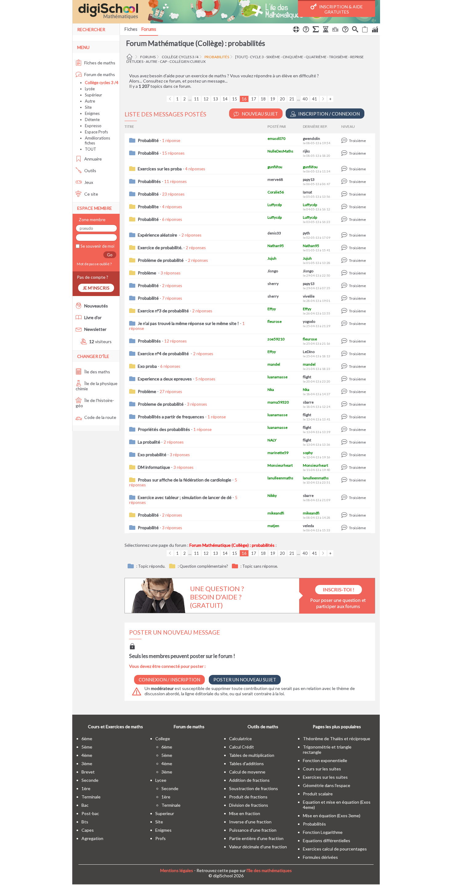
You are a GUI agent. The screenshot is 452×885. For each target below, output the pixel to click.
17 (253, 98)
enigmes (163, 830)
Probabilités (149, 181)
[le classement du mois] (335, 30)
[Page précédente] (170, 99)
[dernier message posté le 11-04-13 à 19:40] (345, 467)
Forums (148, 29)
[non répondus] (365, 30)
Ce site (90, 194)
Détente (92, 119)
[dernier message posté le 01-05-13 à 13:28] (345, 260)
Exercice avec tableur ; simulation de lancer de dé (185, 497)
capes (87, 830)
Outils (89, 170)
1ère (85, 788)
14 (225, 98)
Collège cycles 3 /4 (180, 57)
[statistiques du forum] (375, 30)
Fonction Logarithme (323, 832)
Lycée (90, 88)
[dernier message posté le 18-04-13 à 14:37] (345, 391)
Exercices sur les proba (160, 168)
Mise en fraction (244, 813)
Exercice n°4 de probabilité (164, 353)
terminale (91, 796)
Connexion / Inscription (169, 679)
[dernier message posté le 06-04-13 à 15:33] (345, 528)
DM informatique (154, 467)
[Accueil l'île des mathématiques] (130, 57)
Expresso (93, 125)
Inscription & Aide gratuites (340, 9)
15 (234, 98)
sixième (273, 57)
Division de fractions (248, 805)
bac (85, 805)
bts (84, 821)
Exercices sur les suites (325, 777)
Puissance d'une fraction (252, 830)
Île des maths (96, 371)
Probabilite (148, 206)
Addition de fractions (249, 780)
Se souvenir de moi (97, 246)
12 (206, 98)
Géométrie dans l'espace (326, 785)
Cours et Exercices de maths (115, 726)
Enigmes (92, 113)
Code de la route (99, 417)
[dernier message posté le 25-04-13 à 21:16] (345, 341)
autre (151, 61)
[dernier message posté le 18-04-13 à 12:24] (345, 404)
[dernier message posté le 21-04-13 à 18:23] (345, 366)
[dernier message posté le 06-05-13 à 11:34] (345, 169)
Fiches (130, 29)
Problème (147, 272)
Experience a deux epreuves (165, 378)
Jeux (88, 182)
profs (160, 838)
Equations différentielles (326, 840)
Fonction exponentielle (325, 760)
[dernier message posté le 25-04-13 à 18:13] (345, 353)
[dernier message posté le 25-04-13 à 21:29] (345, 323)
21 (291, 98)
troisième (338, 57)
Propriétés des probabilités (164, 429)
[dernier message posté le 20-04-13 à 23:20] (345, 379)
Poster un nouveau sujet (244, 679)
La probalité (149, 442)
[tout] (241, 57)
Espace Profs (96, 131)
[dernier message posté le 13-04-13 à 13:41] (345, 417)
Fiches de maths (99, 62)
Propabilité (148, 527)
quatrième (316, 57)
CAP (163, 61)
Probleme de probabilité (161, 404)
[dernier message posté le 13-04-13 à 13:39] (345, 429)
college (162, 738)
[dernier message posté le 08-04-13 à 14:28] (345, 515)
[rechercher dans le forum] (355, 30)
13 (215, 98)
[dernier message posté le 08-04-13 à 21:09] (345, 497)
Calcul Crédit (241, 746)
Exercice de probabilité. (160, 247)
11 (196, 98)
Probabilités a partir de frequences (171, 416)
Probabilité (148, 140)
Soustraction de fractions (253, 788)
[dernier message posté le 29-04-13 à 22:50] (345, 273)
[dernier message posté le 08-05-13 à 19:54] (345, 140)
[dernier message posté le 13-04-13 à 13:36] (345, 442)
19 (272, 98)
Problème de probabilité (161, 260)
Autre (90, 101)
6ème (86, 738)
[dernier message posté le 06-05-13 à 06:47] (345, 181)
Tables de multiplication (251, 755)
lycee (160, 780)
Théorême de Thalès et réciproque (336, 738)
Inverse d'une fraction (250, 821)
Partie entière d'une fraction (256, 838)
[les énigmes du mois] (326, 30)
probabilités (216, 57)
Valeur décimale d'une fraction (258, 846)
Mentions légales (176, 870)
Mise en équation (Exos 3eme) (331, 815)
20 (282, 98)
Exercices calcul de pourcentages (335, 848)
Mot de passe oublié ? (94, 264)
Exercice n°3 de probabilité (163, 310)
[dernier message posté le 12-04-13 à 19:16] (345, 455)
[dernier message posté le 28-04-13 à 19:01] (345, 298)
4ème (86, 755)
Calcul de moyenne (247, 771)
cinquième (293, 57)
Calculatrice (240, 738)
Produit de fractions (248, 796)
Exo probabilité (152, 454)
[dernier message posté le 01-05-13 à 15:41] (345, 248)
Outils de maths (263, 726)
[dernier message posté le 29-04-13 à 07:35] (345, 285)
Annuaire (92, 158)
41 (314, 98)
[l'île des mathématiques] (226, 11)
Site (88, 107)
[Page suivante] (323, 99)
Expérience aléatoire (158, 234)
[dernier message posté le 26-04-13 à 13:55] (345, 311)
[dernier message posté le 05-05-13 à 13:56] (345, 194)
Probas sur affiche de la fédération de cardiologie (184, 479)
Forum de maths (99, 74)
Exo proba (147, 366)
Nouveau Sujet (259, 113)
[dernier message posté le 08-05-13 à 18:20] (345, 153)
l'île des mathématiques (269, 870)
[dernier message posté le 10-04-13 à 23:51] (345, 480)
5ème (86, 746)
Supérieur (93, 94)
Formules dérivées (320, 857)
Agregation (92, 838)
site (159, 821)
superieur (164, 813)
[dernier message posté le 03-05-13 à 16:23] (345, 219)
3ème (86, 763)
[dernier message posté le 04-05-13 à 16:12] (345, 207)
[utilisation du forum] (296, 30)
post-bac (90, 813)
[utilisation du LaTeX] (316, 30)
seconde (89, 780)
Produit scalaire (318, 793)
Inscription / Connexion (328, 113)
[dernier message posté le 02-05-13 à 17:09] (345, 235)
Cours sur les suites (322, 768)
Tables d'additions (246, 763)
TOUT (90, 149)
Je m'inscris (96, 287)
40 (305, 98)
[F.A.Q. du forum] (306, 30)
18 (263, 98)
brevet (88, 771)
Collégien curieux (187, 61)
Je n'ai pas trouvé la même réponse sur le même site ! (188, 323)
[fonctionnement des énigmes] (345, 30)
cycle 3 (257, 57)
